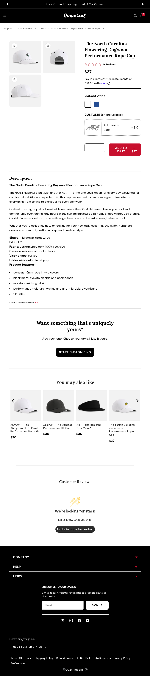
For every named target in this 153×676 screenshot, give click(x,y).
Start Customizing (75, 352)
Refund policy (64, 658)
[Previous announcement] (7, 4)
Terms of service (21, 658)
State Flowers (25, 28)
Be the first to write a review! (75, 529)
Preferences (18, 663)
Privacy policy (122, 658)
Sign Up (97, 605)
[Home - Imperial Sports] (75, 15)
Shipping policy (44, 658)
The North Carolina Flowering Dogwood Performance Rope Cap (72, 28)
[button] (135, 16)
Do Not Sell (83, 658)
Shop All (7, 28)
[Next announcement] (143, 4)
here (36, 302)
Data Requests (102, 658)
